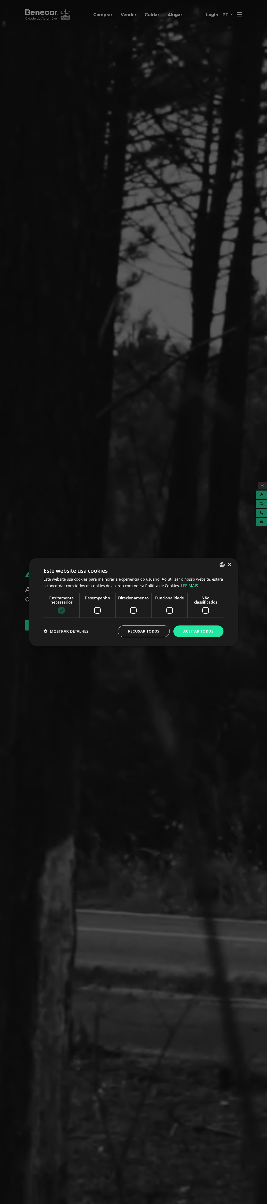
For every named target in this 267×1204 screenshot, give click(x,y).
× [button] (229, 564)
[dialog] (133, 602)
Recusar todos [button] (144, 631)
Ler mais (189, 585)
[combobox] (222, 565)
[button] (66, 631)
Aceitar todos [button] (198, 631)
